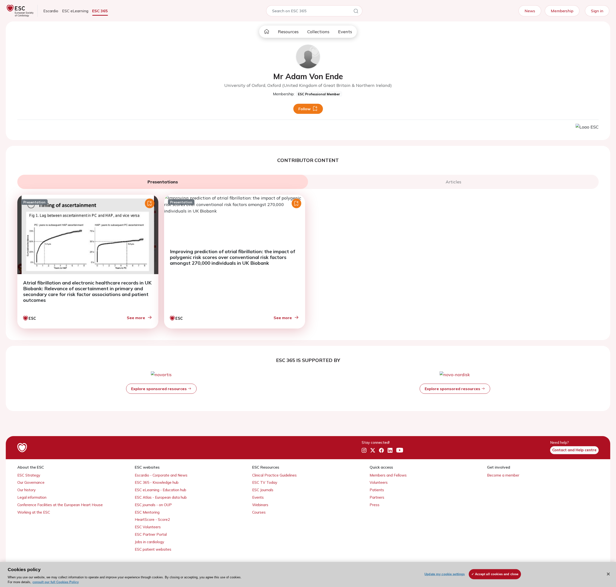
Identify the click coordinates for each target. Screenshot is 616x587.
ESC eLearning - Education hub (160, 490)
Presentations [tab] (163, 182)
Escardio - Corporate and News (161, 475)
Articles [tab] (453, 182)
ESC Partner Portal (151, 534)
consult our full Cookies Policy (55, 582)
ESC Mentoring (147, 512)
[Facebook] (381, 450)
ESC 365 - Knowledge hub (157, 482)
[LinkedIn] (390, 450)
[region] (308, 574)
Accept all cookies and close (497, 574)
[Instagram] (364, 450)
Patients (377, 490)
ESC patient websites (153, 549)
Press (374, 505)
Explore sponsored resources (159, 388)
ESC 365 (100, 10)
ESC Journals (262, 490)
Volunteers (379, 482)
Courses (259, 512)
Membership (562, 10)
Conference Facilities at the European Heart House (60, 505)
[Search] (356, 11)
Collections (318, 31)
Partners (377, 497)
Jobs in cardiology (149, 542)
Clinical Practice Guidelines (274, 475)
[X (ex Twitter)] (372, 450)
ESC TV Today (264, 482)
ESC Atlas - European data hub (161, 497)
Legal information (31, 497)
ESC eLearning (75, 10)
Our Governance (31, 482)
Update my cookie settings (444, 574)
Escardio (50, 10)
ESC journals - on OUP (153, 505)
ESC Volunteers (148, 527)
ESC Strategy (28, 475)
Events (345, 31)
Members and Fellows (388, 475)
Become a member (503, 475)
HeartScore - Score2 (152, 519)
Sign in (597, 10)
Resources (288, 31)
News (530, 10)
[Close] (608, 574)
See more (136, 317)
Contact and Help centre (574, 450)
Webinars (260, 505)
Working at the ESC (33, 512)
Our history (26, 490)
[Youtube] (399, 450)
